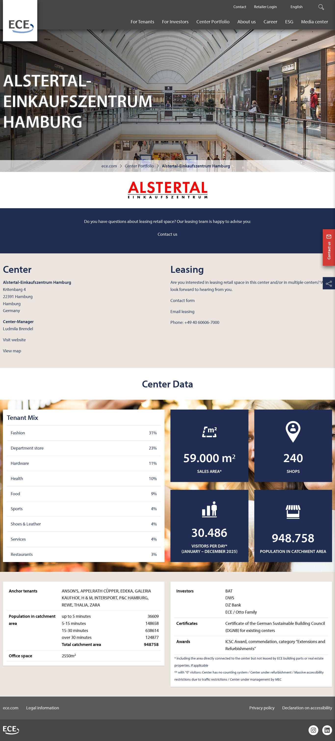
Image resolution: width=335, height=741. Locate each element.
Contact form (182, 300)
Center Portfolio (139, 166)
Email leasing (182, 311)
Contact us (167, 234)
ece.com (109, 166)
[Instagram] (313, 730)
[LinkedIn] (327, 730)
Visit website (14, 340)
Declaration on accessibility (307, 708)
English (297, 6)
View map (12, 351)
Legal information (42, 708)
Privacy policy (261, 708)
